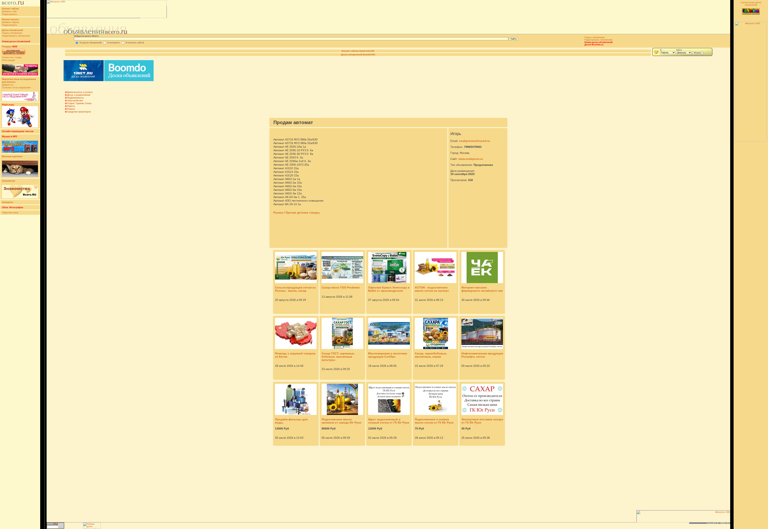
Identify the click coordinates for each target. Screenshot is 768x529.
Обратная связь (10, 212)
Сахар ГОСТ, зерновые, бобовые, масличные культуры (338, 356)
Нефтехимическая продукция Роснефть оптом (482, 355)
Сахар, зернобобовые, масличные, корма (431, 355)
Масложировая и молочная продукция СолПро (387, 355)
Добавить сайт (9, 11)
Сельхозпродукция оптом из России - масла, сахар (295, 289)
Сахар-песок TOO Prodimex (341, 287)
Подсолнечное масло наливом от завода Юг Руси (341, 421)
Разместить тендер (12, 57)
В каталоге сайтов (135, 42)
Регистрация (8, 60)
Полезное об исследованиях (16, 87)
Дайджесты (7, 85)
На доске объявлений (91, 42)
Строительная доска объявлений (750, 3)
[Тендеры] (20, 74)
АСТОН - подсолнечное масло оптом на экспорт (432, 289)
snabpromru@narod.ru (474, 140)
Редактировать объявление (16, 36)
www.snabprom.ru (470, 158)
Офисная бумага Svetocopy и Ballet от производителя (389, 289)
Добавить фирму (10, 22)
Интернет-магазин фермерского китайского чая (482, 289)
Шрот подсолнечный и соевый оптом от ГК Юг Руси (388, 421)
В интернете (113, 42)
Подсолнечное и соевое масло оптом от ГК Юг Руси (434, 421)
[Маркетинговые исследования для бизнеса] (20, 100)
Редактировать (9, 14)
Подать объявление (12, 33)
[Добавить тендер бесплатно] (13, 55)
